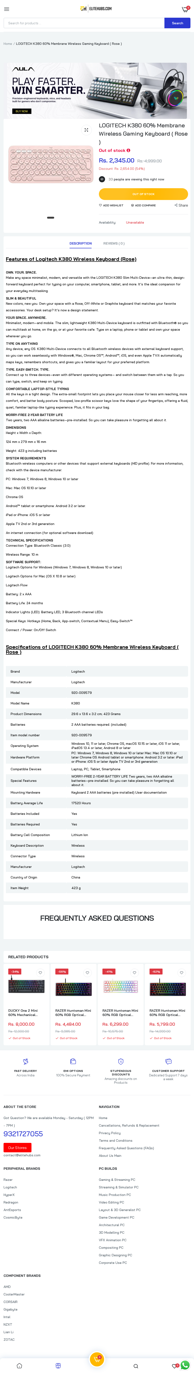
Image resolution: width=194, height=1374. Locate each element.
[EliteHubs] (96, 9)
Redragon (11, 1202)
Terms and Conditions (115, 1140)
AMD (7, 1287)
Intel (7, 1317)
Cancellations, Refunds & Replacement (129, 1125)
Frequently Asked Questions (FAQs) (126, 1148)
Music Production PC (115, 1195)
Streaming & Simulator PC (119, 1187)
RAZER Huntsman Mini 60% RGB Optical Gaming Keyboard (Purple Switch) (167, 1012)
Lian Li (8, 1332)
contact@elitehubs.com (22, 1155)
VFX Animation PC (113, 1240)
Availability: (107, 222)
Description (81, 243)
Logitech (10, 1187)
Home (8, 44)
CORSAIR (11, 1302)
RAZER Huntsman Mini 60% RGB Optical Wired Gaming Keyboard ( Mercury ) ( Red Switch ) (120, 1012)
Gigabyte (11, 1309)
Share (183, 205)
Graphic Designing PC (115, 1255)
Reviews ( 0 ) (113, 243)
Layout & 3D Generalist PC (120, 1210)
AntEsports (12, 1210)
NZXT (8, 1324)
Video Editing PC (111, 1202)
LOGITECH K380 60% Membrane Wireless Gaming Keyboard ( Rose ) (143, 133)
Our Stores (17, 1147)
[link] (40, 973)
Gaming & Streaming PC (117, 1180)
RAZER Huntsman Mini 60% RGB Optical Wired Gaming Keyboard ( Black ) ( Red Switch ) (73, 1012)
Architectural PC (112, 1225)
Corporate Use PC (113, 1263)
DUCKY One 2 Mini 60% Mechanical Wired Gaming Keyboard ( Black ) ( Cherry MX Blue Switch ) (24, 1012)
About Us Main (110, 1155)
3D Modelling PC (111, 1232)
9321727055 (23, 1133)
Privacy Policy (110, 1133)
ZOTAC (9, 1339)
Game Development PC (116, 1217)
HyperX (9, 1195)
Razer (8, 1180)
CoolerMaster (14, 1294)
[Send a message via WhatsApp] (185, 1365)
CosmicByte (13, 1217)
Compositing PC (111, 1247)
